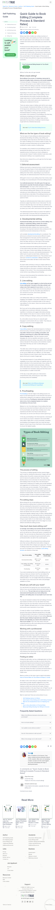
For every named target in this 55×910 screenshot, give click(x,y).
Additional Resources (8, 845)
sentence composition (32, 257)
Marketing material (33, 858)
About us (5, 853)
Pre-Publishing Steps (8, 839)
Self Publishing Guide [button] (11, 30)
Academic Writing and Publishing (36, 841)
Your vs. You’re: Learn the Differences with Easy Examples (8, 822)
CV (8, 868)
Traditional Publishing (8, 843)
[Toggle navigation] (51, 2)
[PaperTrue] (27, 896)
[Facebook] (21, 32)
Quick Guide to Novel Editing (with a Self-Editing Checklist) (37, 700)
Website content (33, 856)
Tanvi (29, 753)
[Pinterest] (30, 32)
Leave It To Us (10, 54)
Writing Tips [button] (9, 36)
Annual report (32, 852)
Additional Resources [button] (11, 24)
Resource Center (7, 877)
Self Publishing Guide (8, 838)
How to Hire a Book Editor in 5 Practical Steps (34, 705)
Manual (30, 854)
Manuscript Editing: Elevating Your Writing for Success (36, 707)
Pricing (4, 851)
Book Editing (25, 29)
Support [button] (27, 884)
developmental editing (34, 234)
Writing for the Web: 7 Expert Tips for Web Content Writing (46, 822)
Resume (9, 866)
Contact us (5, 859)
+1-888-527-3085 (25, 887)
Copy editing (23, 329)
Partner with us (6, 857)
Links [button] (4, 849)
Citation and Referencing (35, 843)
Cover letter (10, 870)
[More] (35, 32)
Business (32, 849)
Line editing (23, 283)
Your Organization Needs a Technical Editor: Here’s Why (21, 822)
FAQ (4, 879)
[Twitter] (24, 32)
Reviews (5, 855)
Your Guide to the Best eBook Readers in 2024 (34, 821)
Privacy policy (49, 904)
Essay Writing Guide (33, 839)
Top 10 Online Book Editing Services (37, 127)
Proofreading (23, 393)
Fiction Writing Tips (7, 841)
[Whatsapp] (32, 32)
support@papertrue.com (28, 892)
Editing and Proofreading (33, 29)
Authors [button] (6, 21)
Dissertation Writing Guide (35, 838)
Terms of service (7, 904)
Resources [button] (6, 875)
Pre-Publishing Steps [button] (11, 27)
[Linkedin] (27, 32)
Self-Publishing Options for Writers (31, 698)
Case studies (6, 881)
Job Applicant (12, 863)
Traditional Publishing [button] (11, 33)
